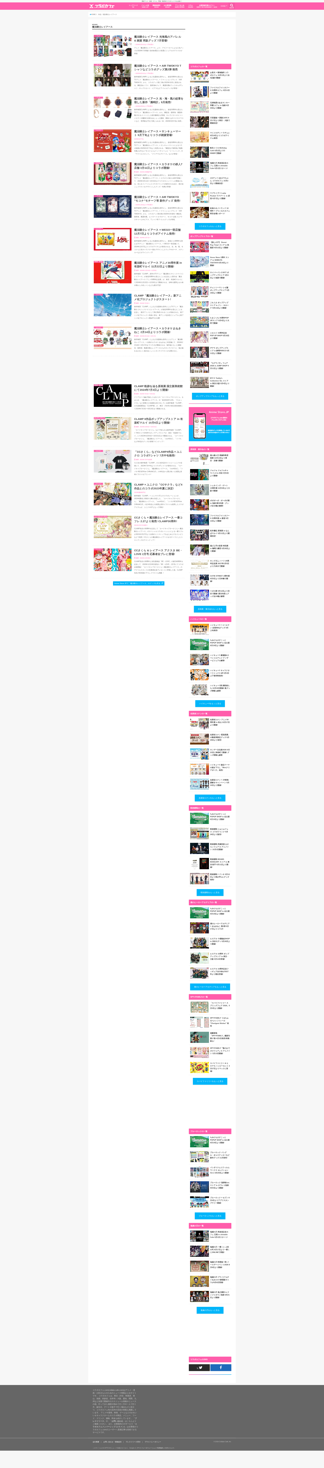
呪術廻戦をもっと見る (210, 892)
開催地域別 (156, 6)
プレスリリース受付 (133, 1442)
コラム (190, 6)
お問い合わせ (117, 1421)
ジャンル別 (145, 6)
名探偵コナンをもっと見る (210, 798)
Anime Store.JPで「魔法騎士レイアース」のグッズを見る (137, 583)
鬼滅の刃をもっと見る (210, 1310)
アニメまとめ (179, 6)
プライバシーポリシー (153, 1442)
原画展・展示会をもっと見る (210, 609)
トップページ (133, 6)
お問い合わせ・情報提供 (112, 1442)
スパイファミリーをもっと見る (210, 1081)
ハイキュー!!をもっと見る (210, 704)
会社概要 (96, 1442)
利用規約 (160, 1448)
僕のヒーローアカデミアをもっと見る (210, 987)
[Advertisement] (139, 368)
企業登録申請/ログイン (207, 6)
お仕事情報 (167, 6)
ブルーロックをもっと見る (210, 1216)
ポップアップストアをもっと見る (210, 396)
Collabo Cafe (102, 6)
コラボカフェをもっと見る (210, 226)
